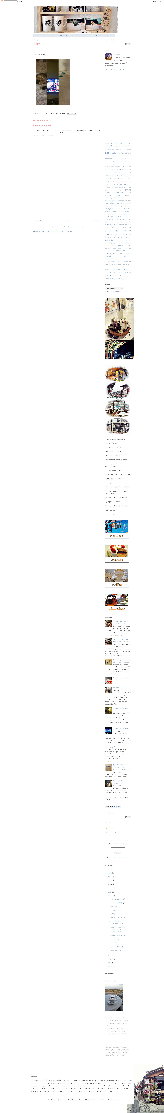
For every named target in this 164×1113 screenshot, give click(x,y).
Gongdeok (118, 192)
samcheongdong (112, 261)
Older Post (95, 221)
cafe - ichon (118, 156)
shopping (109, 272)
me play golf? (110, 747)
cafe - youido (125, 164)
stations (128, 272)
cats (123, 166)
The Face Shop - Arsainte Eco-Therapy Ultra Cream (122, 767)
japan (112, 219)
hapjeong (120, 203)
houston (127, 208)
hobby (113, 206)
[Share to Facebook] (73, 114)
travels (109, 35)
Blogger (113, 1099)
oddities (127, 243)
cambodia (108, 166)
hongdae (109, 208)
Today (112, 914)
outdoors (109, 245)
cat (113, 166)
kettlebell (119, 222)
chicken (128, 166)
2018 (110, 880)
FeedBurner (123, 857)
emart (124, 181)
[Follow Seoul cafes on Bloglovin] (113, 807)
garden (107, 190)
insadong (109, 216)
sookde (121, 272)
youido (125, 278)
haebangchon (122, 200)
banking (121, 146)
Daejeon (128, 178)
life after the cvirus (121, 708)
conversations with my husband (118, 175)
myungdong (110, 240)
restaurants (96, 35)
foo (112, 187)
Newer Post (39, 221)
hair (129, 200)
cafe (53, 35)
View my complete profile (115, 69)
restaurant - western (118, 256)
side (115, 272)
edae (119, 181)
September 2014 (117, 910)
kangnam (111, 222)
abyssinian (109, 143)
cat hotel (118, 166)
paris (115, 245)
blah (108, 149)
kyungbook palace (118, 227)
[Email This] (68, 114)
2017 (109, 884)
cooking (108, 178)
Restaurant (109, 251)
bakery (108, 146)
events (128, 181)
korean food (111, 224)
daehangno (118, 178)
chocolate (109, 169)
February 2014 (116, 950)
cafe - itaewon (119, 158)
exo (106, 184)
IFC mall (120, 211)
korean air (127, 222)
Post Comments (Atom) (73, 227)
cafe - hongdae (119, 153)
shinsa (107, 269)
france (128, 187)
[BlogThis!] (70, 114)
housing (119, 208)
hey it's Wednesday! (118, 917)
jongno (118, 219)
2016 (110, 888)
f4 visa (112, 184)
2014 (110, 896)
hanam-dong (109, 203)
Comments (112, 833)
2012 (110, 959)
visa (125, 275)
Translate (123, 291)
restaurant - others (122, 253)
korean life (122, 224)
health (128, 203)
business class (125, 149)
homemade (127, 206)
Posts (110, 828)
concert (128, 172)
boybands (115, 149)
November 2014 (116, 903)
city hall (123, 169)
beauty (128, 146)
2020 (110, 873)
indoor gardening (125, 214)
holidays (120, 206)
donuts (107, 181)
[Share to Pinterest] (75, 114)
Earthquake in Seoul (121, 728)
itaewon (118, 216)
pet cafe (127, 245)
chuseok (117, 169)
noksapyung (110, 243)
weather (113, 278)
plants (107, 248)
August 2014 (115, 947)
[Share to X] (71, 114)
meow (118, 54)
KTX (106, 227)
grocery (128, 195)
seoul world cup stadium (122, 267)
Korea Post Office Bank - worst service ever (117, 929)
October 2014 (116, 907)
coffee (116, 172)
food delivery (119, 187)
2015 (110, 892)
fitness (107, 187)
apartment (127, 143)
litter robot (118, 234)
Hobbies (108, 206)
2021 (110, 869)
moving (128, 237)
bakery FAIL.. (118, 687)
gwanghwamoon (113, 198)
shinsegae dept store (121, 269)
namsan (128, 240)
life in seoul (41, 35)
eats (73, 35)
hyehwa (107, 211)
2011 (109, 963)
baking (83, 35)
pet (123, 245)
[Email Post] (47, 113)
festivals (127, 184)
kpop (129, 224)
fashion (119, 184)
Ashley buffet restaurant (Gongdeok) (118, 783)
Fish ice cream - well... (121, 678)
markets (121, 237)
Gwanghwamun (110, 200)
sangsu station (116, 264)
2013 (110, 955)
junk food (125, 219)
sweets (63, 35)
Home (67, 221)
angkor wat (118, 143)
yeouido (119, 278)
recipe (128, 248)
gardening (117, 190)
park (119, 245)
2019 (110, 877)
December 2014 (116, 899)
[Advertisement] (67, 199)
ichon (113, 211)
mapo (114, 237)
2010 (110, 967)
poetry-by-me (117, 248)
